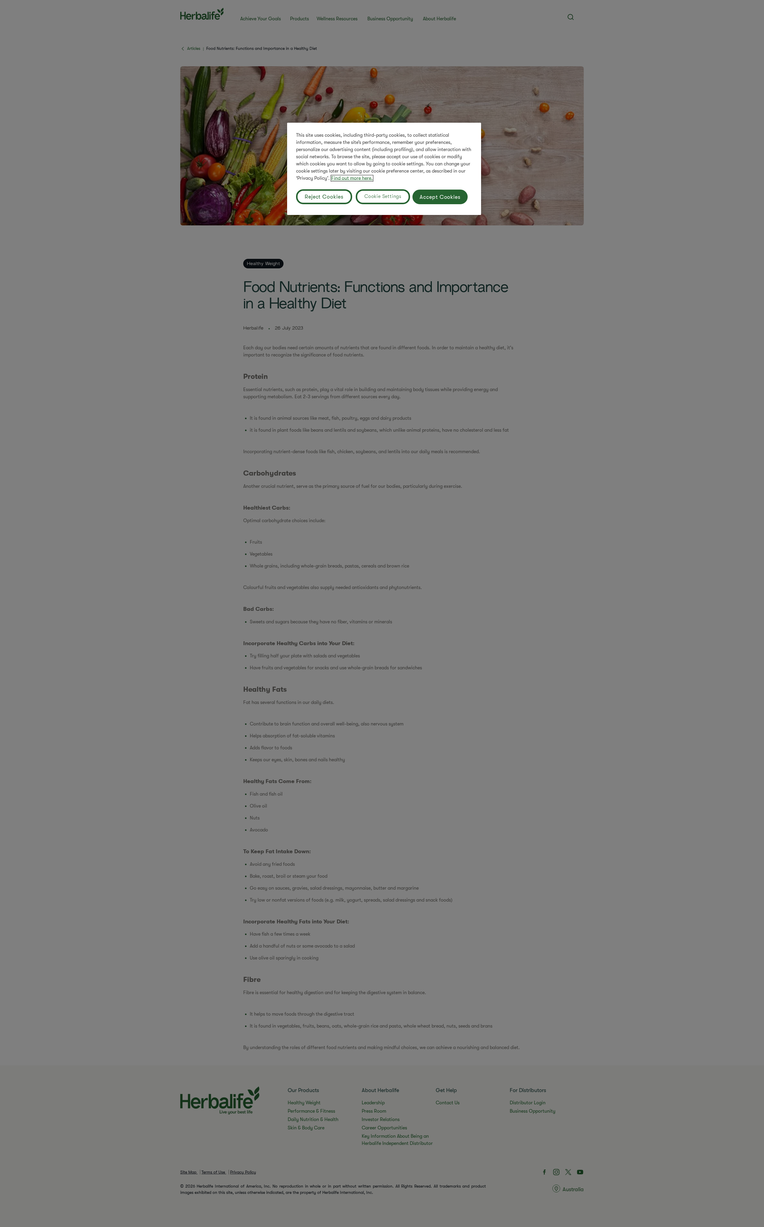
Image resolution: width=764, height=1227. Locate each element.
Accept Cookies (440, 197)
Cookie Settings (382, 196)
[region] (384, 169)
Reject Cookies (324, 197)
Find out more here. (352, 178)
